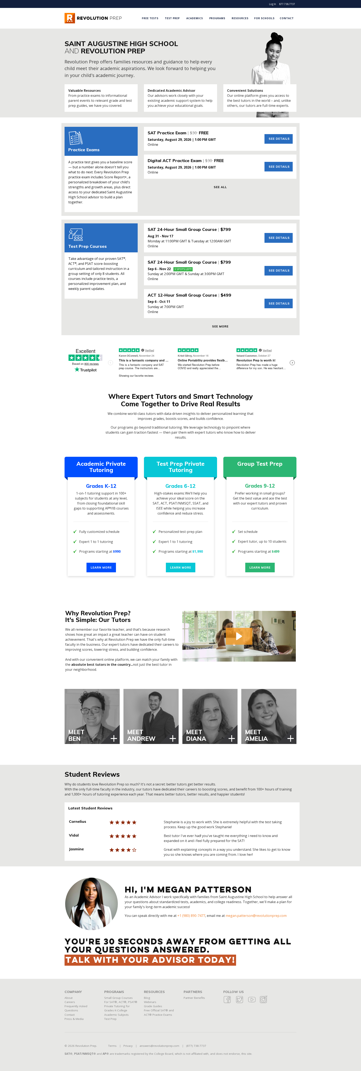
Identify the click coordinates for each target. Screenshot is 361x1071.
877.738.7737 (287, 4)
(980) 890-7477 (193, 915)
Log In (272, 4)
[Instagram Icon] (263, 1002)
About (68, 998)
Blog (147, 998)
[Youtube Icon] (252, 1002)
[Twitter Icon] (239, 1002)
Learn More (101, 567)
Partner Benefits (194, 998)
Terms (112, 1046)
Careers (70, 1002)
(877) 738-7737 (196, 1046)
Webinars (150, 1002)
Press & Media (74, 1019)
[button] (239, 636)
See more (220, 326)
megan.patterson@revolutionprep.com (256, 915)
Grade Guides (153, 1006)
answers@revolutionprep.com (159, 1046)
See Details (279, 138)
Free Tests (150, 18)
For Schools (264, 18)
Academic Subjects (116, 1015)
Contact (287, 18)
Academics (194, 18)
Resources (240, 18)
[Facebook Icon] (227, 1002)
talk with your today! (150, 960)
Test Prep (172, 18)
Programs (217, 18)
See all (220, 187)
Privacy (128, 1046)
